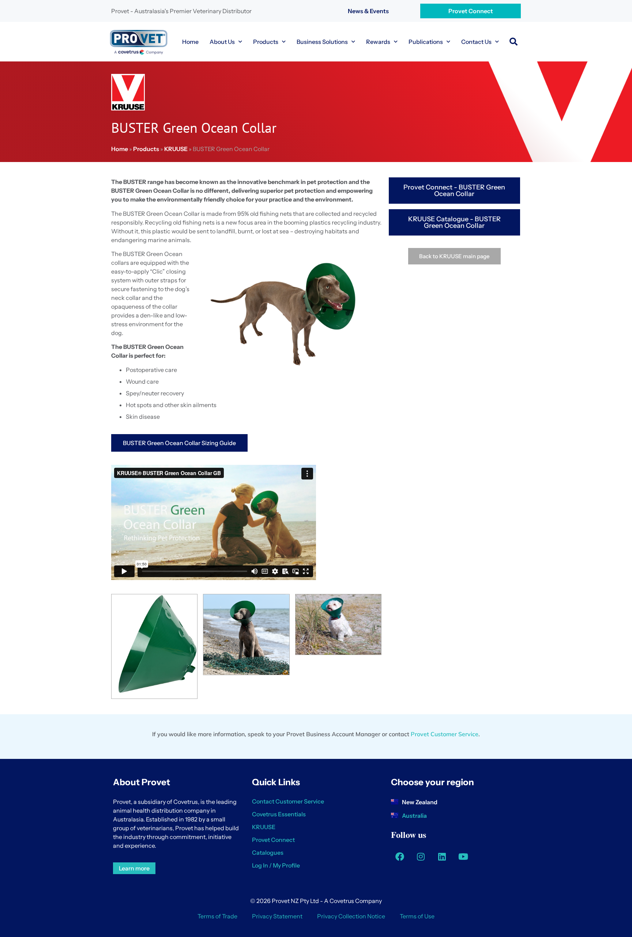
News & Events (368, 11)
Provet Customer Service (444, 734)
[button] (513, 41)
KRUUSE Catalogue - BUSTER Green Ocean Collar (454, 222)
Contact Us (476, 41)
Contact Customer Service (288, 801)
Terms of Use (417, 916)
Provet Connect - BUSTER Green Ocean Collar (454, 190)
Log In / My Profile (276, 865)
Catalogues (267, 852)
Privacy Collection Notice (351, 916)
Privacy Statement (277, 916)
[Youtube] (463, 856)
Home (190, 41)
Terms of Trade (217, 916)
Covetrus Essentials (279, 814)
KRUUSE (176, 149)
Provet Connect (470, 11)
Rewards (378, 41)
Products (265, 41)
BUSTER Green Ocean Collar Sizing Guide (179, 443)
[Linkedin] (442, 856)
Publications (426, 41)
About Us (222, 41)
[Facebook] (400, 856)
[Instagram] (421, 856)
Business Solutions (322, 41)
